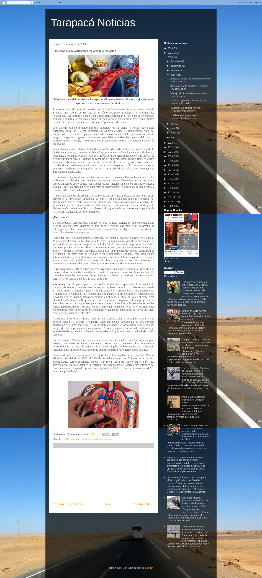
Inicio (107, 504)
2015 (170, 179)
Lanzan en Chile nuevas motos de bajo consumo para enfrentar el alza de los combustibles (195, 315)
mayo (174, 132)
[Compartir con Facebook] (113, 434)
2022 (170, 147)
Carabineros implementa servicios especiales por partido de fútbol (184, 458)
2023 (170, 142)
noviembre (176, 65)
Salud (84, 439)
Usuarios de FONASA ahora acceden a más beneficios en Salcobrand (194, 529)
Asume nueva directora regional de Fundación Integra (193, 400)
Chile (66, 439)
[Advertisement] (103, 475)
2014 (170, 183)
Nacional (74, 439)
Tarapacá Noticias (93, 23)
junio (173, 128)
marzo (174, 137)
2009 (170, 206)
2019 (170, 161)
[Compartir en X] (110, 434)
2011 (170, 197)
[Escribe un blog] (107, 434)
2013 (170, 188)
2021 (170, 152)
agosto (174, 74)
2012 (170, 192)
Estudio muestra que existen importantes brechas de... (184, 116)
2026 (170, 48)
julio (173, 123)
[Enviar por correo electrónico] (103, 434)
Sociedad (93, 439)
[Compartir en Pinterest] (117, 434)
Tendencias (105, 439)
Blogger (149, 567)
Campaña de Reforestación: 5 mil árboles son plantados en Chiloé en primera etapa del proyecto (195, 343)
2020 (170, 156)
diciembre (176, 61)
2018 (170, 165)
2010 (170, 201)
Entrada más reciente (68, 504)
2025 (170, 52)
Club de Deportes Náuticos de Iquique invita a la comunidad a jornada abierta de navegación (195, 372)
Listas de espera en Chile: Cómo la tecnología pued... (188, 102)
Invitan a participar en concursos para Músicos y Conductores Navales (186, 479)
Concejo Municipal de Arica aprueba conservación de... (188, 94)
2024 (170, 57)
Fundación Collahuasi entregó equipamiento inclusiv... (185, 109)
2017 (170, 170)
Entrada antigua (143, 504)
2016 (170, 174)
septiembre (177, 70)
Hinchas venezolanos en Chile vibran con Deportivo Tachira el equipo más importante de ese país (195, 286)
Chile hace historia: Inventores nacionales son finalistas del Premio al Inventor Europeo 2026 (195, 501)
